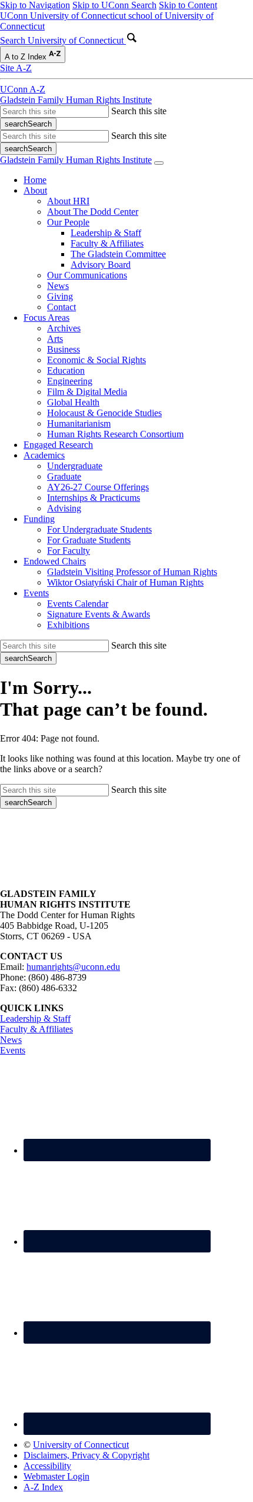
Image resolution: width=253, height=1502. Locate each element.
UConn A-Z (22, 89)
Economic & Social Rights (96, 360)
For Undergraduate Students (99, 529)
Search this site (139, 111)
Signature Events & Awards (98, 614)
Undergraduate (74, 466)
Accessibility (47, 1466)
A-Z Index (43, 1487)
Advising (64, 508)
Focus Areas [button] (46, 318)
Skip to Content (188, 5)
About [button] (35, 190)
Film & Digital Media (87, 392)
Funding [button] (39, 519)
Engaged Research (58, 445)
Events (12, 1050)
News (58, 286)
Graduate (64, 476)
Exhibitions (68, 625)
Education (66, 370)
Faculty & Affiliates (107, 243)
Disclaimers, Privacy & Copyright (86, 1455)
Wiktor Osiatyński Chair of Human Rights (125, 582)
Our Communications (87, 275)
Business (63, 349)
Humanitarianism (79, 423)
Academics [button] (44, 455)
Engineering (69, 381)
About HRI (68, 201)
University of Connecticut (81, 1445)
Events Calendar (77, 604)
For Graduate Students (89, 540)
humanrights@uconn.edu (73, 967)
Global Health (73, 402)
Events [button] (36, 593)
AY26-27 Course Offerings (98, 487)
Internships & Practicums (93, 498)
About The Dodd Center (92, 212)
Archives (64, 328)
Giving (60, 296)
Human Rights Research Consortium (115, 434)
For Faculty (68, 551)
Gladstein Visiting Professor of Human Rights (132, 572)
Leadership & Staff (106, 233)
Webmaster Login (56, 1476)
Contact (61, 307)
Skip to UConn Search (114, 5)
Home (35, 180)
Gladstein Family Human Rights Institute (76, 100)
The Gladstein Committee (118, 254)
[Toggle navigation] (159, 163)
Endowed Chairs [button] (55, 561)
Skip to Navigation (35, 5)
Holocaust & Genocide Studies (104, 413)
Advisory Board (101, 265)
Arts (55, 339)
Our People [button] (68, 222)
